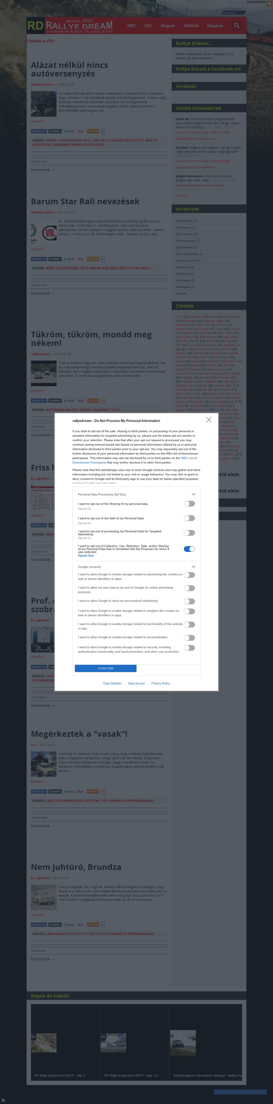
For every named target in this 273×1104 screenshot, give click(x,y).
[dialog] (136, 552)
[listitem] (136, 494)
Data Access (136, 683)
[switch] (189, 504)
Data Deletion (112, 683)
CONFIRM (106, 668)
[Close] (210, 421)
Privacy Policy (160, 683)
